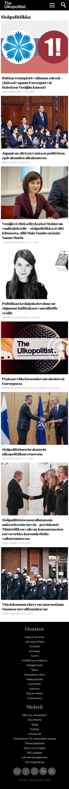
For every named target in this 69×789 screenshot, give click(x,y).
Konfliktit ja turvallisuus (34, 660)
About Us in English (34, 748)
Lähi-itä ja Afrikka (34, 642)
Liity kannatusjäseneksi (34, 757)
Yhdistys (34, 729)
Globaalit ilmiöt (34, 665)
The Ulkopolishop (34, 762)
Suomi (34, 656)
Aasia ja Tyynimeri (34, 637)
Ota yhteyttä (34, 720)
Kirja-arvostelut (34, 693)
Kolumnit (34, 689)
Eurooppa (34, 651)
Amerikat (35, 646)
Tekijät (34, 724)
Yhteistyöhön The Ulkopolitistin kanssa (34, 738)
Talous (34, 670)
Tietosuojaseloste (34, 743)
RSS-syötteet (34, 753)
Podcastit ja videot (34, 675)
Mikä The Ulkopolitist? (34, 715)
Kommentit (34, 684)
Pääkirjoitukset (34, 679)
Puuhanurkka (34, 698)
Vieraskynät (34, 734)
